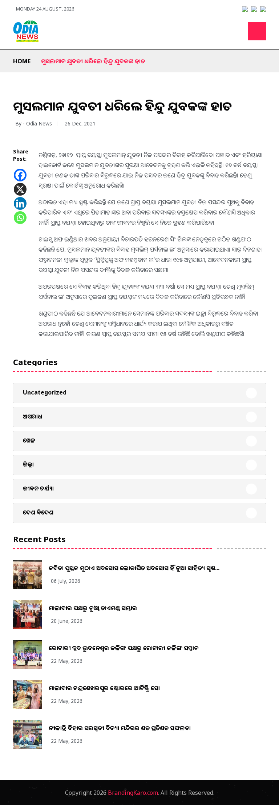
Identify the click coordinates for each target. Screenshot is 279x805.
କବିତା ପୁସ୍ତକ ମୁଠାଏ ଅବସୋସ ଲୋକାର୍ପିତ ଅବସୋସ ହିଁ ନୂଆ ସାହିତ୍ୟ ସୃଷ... (134, 568)
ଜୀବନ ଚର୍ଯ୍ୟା (38, 488)
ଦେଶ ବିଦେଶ (38, 512)
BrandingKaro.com (133, 793)
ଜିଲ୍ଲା (28, 464)
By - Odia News (33, 123)
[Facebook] (20, 175)
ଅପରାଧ (32, 416)
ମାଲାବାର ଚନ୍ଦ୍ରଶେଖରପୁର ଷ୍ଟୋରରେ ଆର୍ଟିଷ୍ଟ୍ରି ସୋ (104, 688)
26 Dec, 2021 (80, 123)
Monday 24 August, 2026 (45, 8)
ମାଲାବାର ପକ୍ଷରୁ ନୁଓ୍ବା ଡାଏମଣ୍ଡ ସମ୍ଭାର (93, 608)
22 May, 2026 (66, 660)
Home (22, 61)
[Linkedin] (20, 203)
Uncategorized (44, 392)
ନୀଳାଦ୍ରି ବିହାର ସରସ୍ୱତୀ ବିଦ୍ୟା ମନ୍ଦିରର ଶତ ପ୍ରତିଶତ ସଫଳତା (120, 728)
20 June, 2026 (66, 620)
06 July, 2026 (65, 580)
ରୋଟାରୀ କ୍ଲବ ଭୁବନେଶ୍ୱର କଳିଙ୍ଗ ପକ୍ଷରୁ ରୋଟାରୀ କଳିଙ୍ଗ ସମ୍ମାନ (123, 648)
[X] (20, 189)
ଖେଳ (29, 440)
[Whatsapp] (20, 217)
